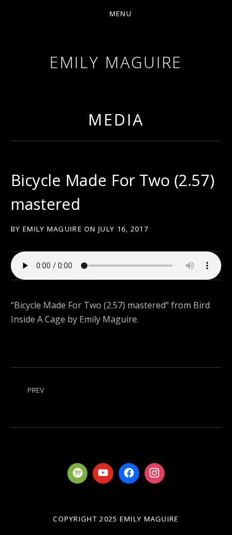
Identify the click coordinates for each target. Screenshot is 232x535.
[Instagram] (155, 473)
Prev (36, 390)
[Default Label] (78, 473)
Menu (121, 13)
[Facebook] (129, 473)
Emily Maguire (116, 61)
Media (116, 119)
